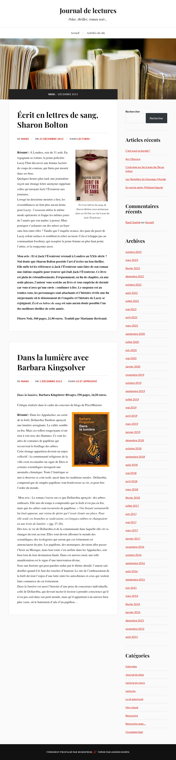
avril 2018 (131, 481)
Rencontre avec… (135, 723)
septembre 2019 (135, 391)
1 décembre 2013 (51, 381)
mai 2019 (130, 407)
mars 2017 (131, 530)
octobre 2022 (133, 284)
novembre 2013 (134, 628)
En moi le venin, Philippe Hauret (144, 187)
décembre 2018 (134, 440)
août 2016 (131, 571)
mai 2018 (130, 473)
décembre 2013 (134, 620)
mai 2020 (130, 358)
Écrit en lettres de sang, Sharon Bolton (57, 120)
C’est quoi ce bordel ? (137, 150)
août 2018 (131, 464)
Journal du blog (134, 674)
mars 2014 (131, 595)
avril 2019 (131, 415)
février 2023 (132, 268)
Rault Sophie (132, 222)
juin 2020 (131, 350)
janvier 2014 (132, 612)
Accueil (75, 33)
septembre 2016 (135, 563)
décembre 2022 (134, 276)
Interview (131, 666)
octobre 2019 (133, 382)
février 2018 (132, 497)
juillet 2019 (132, 399)
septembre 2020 (135, 333)
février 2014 (132, 604)
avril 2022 (131, 317)
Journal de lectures (88, 10)
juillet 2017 (132, 505)
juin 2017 (131, 513)
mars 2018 (131, 489)
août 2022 (131, 292)
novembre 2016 (134, 546)
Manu (25, 138)
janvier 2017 (132, 538)
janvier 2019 (132, 432)
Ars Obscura (132, 159)
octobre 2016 (133, 554)
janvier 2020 (132, 366)
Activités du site (96, 33)
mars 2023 (131, 260)
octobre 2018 (133, 448)
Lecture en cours (135, 682)
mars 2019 (131, 423)
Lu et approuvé (86, 381)
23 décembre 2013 (52, 138)
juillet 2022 (132, 300)
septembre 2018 (135, 456)
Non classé (131, 707)
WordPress (85, 752)
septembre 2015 (135, 579)
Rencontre (131, 715)
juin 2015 (131, 587)
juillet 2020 (132, 341)
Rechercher (132, 111)
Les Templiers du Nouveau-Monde (145, 179)
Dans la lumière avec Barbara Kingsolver (53, 362)
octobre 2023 (133, 251)
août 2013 (131, 636)
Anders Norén (120, 752)
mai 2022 (130, 309)
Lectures (84, 138)
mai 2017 (130, 522)
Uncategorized (134, 732)
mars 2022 (131, 325)
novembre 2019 (134, 374)
